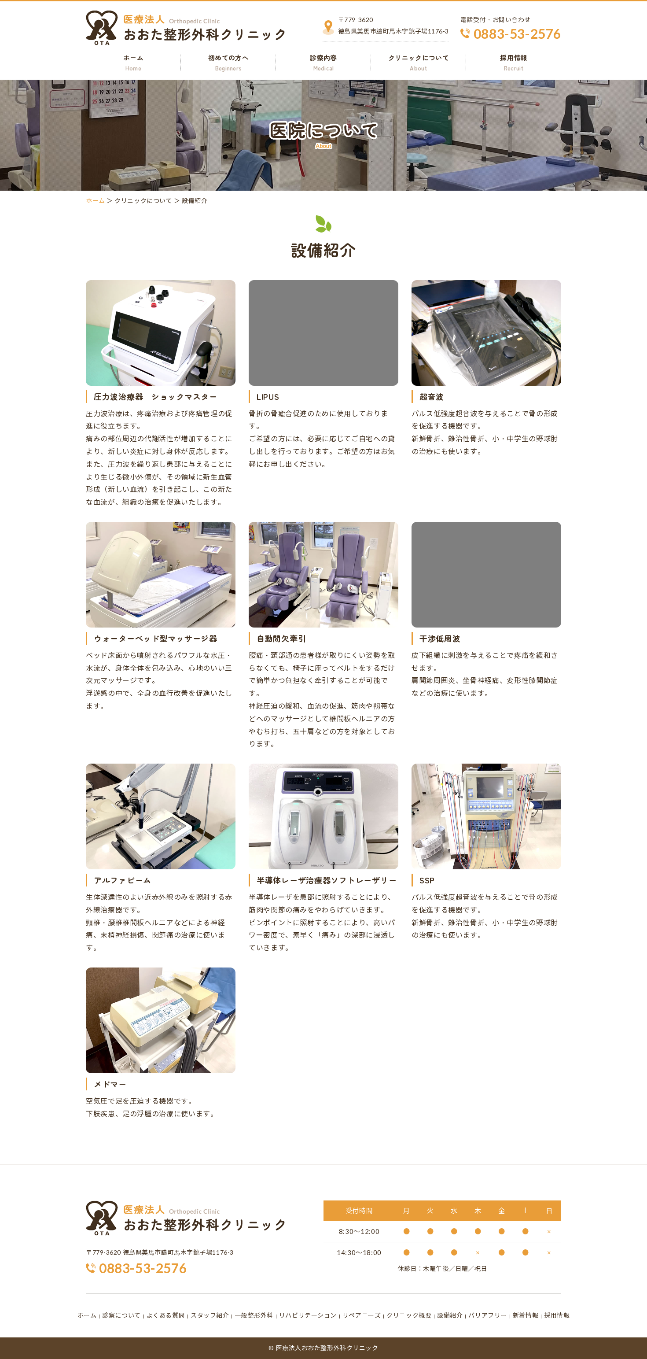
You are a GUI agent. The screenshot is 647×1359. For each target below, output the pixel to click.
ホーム (133, 62)
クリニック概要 (408, 1315)
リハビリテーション (308, 1315)
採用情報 (513, 62)
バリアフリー (487, 1315)
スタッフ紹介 (210, 1315)
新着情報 (525, 1315)
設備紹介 (450, 1315)
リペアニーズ (361, 1315)
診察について (121, 1315)
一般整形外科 (254, 1315)
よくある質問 (166, 1315)
